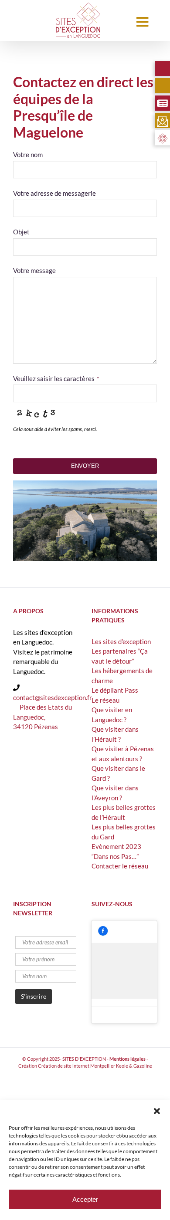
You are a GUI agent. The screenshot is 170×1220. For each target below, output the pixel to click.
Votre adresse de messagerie (54, 193)
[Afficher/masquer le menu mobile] (143, 22)
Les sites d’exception (121, 641)
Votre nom (28, 154)
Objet (21, 232)
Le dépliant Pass (115, 690)
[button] (157, 1111)
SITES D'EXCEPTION (84, 1059)
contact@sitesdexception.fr (52, 697)
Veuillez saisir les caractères (56, 378)
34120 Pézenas (35, 726)
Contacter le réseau (120, 866)
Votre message (34, 270)
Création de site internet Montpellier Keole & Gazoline (95, 1066)
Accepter (85, 1199)
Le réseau (105, 700)
